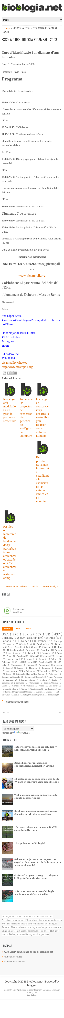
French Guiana (51, 683)
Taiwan (8, 692)
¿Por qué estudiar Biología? (29, 843)
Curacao (29, 692)
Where (7, 628)
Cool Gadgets (32, 995)
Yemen (42, 695)
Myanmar (30, 686)
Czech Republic (16, 647)
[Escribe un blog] (8, 373)
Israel (19, 662)
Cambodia (34, 683)
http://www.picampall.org (17, 367)
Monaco (33, 695)
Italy (60, 647)
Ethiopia (49, 692)
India (4, 665)
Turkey (55, 680)
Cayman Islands (28, 680)
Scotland (21, 656)
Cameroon (11, 680)
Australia (50, 637)
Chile (56, 662)
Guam (5, 686)
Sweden (25, 641)
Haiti (58, 692)
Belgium (46, 653)
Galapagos (7, 662)
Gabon (54, 659)
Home (7, 28)
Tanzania (46, 668)
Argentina (57, 665)
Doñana (19, 674)
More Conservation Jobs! (17, 702)
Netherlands (13, 650)
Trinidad (58, 668)
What (28, 628)
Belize (8, 674)
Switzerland (28, 637)
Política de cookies (13, 957)
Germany (8, 637)
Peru (9, 656)
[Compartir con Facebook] (15, 373)
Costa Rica (25, 644)
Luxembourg (12, 671)
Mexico (46, 656)
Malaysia (33, 668)
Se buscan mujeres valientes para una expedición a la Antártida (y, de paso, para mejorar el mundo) (37, 862)
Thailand (58, 671)
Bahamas (6, 683)
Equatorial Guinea (33, 677)
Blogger (32, 985)
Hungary (20, 668)
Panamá (58, 650)
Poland (32, 653)
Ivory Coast (6, 695)
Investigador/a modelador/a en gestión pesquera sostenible (9, 410)
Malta (24, 695)
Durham (39, 692)
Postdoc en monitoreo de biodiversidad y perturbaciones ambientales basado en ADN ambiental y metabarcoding (9, 552)
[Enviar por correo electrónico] (4, 373)
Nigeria (15, 689)
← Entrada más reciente (15, 586)
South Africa (43, 644)
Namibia (31, 665)
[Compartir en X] (12, 373)
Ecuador (45, 650)
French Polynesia (54, 677)
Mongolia (5, 689)
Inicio (35, 586)
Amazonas (44, 665)
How (18, 628)
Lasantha (47, 990)
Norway (47, 647)
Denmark (31, 650)
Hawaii (59, 656)
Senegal (30, 662)
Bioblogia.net (35, 981)
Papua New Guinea (36, 674)
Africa (34, 647)
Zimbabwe (52, 695)
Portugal (58, 641)
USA (6, 634)
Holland (44, 680)
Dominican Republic (11, 677)
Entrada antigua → (52, 586)
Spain (27, 634)
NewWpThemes (20, 990)
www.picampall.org (32, 275)
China (34, 656)
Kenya (29, 659)
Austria (11, 644)
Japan (42, 659)
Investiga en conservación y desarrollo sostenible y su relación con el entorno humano (42, 417)
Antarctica (13, 659)
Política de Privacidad (14, 961)
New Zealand (15, 653)
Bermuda (20, 683)
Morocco (16, 686)
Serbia (25, 689)
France (42, 641)
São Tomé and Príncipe (54, 689)
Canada (7, 641)
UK (48, 634)
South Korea (36, 689)
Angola (42, 686)
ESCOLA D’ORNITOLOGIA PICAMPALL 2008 (29, 39)
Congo (9, 668)
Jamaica (16, 695)
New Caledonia (28, 671)
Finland (58, 644)
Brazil (59, 653)
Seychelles (44, 662)
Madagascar (17, 665)
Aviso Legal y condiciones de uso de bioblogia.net (28, 952)
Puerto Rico (45, 671)
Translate (25, 733)
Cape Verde (18, 692)
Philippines (54, 674)
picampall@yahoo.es (14, 362)
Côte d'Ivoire (54, 686)
